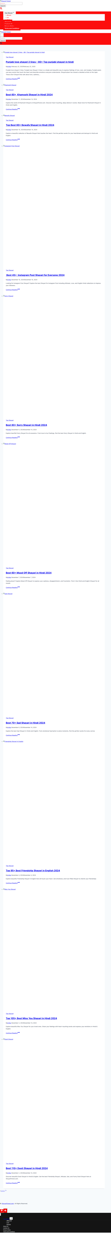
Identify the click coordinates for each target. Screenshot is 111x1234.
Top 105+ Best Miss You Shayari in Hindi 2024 (31, 1018)
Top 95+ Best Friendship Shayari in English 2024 (33, 870)
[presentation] (54, 52)
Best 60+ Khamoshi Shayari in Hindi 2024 (29, 94)
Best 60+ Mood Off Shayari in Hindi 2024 (29, 572)
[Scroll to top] (1, 1211)
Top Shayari (10, 57)
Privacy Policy (9, 26)
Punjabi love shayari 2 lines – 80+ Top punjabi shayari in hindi (40, 62)
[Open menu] (2, 35)
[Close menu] (0, 1214)
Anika (9, 66)
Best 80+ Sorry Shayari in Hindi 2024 (26, 425)
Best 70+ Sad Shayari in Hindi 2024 (25, 722)
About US (8, 22)
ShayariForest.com (8, 1203)
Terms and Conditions (12, 28)
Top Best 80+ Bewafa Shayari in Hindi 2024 (30, 125)
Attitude (9, 1224)
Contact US (8, 24)
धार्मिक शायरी (9, 15)
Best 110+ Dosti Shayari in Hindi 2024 (27, 1168)
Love (8, 17)
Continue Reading (13, 79)
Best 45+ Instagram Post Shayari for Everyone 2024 (35, 275)
